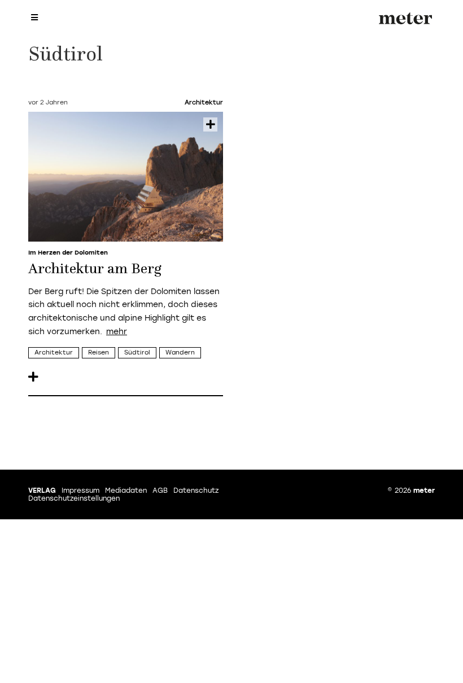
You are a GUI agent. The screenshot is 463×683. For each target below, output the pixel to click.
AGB (160, 490)
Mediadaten (126, 490)
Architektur (53, 352)
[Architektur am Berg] (125, 177)
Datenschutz (196, 490)
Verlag (42, 490)
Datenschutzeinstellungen (74, 498)
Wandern (180, 352)
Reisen (98, 352)
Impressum (80, 490)
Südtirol (137, 352)
